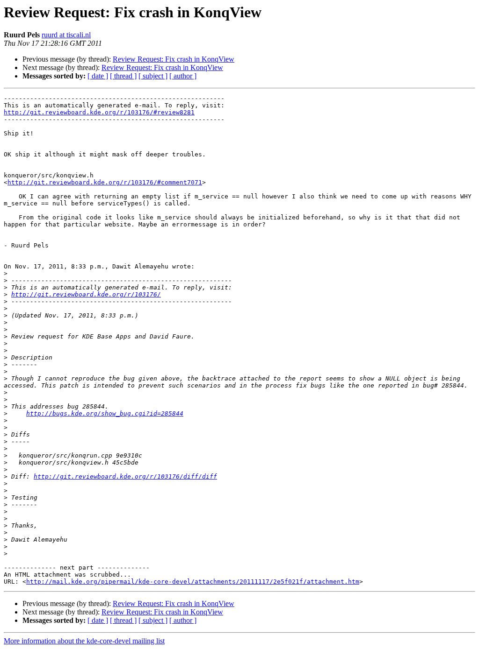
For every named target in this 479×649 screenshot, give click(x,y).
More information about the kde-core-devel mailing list (84, 641)
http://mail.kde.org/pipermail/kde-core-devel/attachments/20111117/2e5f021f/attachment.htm (192, 581)
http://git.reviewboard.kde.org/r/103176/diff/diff (125, 476)
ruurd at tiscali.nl (66, 35)
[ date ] (97, 76)
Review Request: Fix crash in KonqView (173, 59)
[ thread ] (123, 76)
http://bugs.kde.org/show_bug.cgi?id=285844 (104, 413)
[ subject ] (152, 76)
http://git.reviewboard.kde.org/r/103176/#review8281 (99, 112)
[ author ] (182, 76)
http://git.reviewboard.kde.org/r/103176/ (86, 294)
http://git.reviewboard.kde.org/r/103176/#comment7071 (104, 182)
